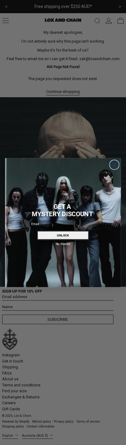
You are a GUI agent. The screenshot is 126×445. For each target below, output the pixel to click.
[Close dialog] (114, 164)
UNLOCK (63, 235)
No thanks (63, 243)
